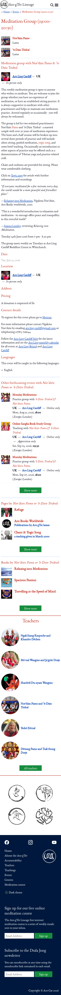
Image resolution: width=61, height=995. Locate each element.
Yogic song (17, 175)
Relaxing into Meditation (18, 201)
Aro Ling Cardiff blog (26, 339)
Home (8, 851)
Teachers (9, 865)
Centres (9, 880)
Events (8, 875)
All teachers (30, 768)
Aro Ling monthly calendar (43, 342)
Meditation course (15, 884)
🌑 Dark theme (13, 892)
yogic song (44, 142)
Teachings (10, 870)
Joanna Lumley (12, 226)
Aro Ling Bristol (27, 346)
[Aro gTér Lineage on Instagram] (30, 842)
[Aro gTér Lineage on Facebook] (7, 842)
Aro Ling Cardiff (21, 76)
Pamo (15, 127)
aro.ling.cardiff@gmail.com (40, 328)
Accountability (13, 860)
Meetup (46, 317)
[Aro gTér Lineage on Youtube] (54, 842)
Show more (30, 490)
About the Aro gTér (16, 855)
